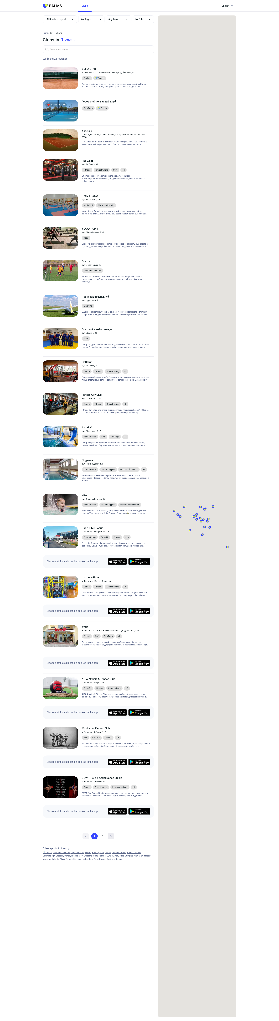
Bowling (95, 853)
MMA (62, 859)
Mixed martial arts (51, 859)
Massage (148, 856)
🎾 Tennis (47, 853)
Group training (99, 856)
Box (102, 853)
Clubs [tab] (85, 6)
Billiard (88, 853)
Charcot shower (119, 853)
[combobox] (60, 19)
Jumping (129, 856)
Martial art (138, 856)
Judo (121, 856)
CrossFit (59, 856)
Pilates (85, 859)
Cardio (108, 853)
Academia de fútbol (61, 853)
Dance (67, 856)
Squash (119, 859)
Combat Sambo (134, 853)
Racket (102, 859)
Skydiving (111, 859)
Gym (109, 856)
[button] (89, 19)
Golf (81, 856)
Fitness (74, 856)
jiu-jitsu (115, 856)
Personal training (73, 859)
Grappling (88, 856)
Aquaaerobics (77, 853)
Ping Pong (93, 859)
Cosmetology (49, 856)
